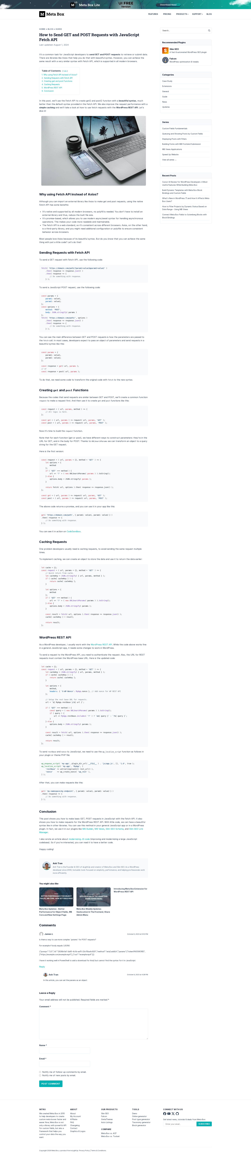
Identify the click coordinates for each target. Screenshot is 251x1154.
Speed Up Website (170, 154)
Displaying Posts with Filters (174, 139)
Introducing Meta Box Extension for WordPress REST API (130, 890)
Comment (45, 1006)
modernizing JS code (79, 839)
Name (43, 1045)
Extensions (167, 86)
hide (65, 71)
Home (42, 29)
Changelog (75, 1125)
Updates (166, 107)
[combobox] (183, 30)
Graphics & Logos (77, 1131)
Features (153, 14)
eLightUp (74, 1151)
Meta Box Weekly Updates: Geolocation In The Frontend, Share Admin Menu (93, 912)
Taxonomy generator (141, 1122)
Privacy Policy (84, 1151)
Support (196, 14)
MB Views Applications (172, 149)
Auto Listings (107, 1122)
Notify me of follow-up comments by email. (64, 1072)
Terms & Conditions (98, 1151)
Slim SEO (105, 1113)
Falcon (104, 1116)
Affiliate (73, 1119)
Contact (73, 1128)
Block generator (139, 1125)
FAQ (72, 1122)
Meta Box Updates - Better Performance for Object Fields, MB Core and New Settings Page (55, 912)
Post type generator (141, 1119)
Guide (59, 29)
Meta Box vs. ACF (109, 1133)
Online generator (139, 1116)
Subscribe (204, 1124)
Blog (209, 14)
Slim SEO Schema (115, 829)
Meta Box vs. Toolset (110, 1136)
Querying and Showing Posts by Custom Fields (182, 134)
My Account (75, 1116)
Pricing (167, 14)
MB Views (99, 829)
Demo (134, 1113)
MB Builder (87, 829)
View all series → (169, 160)
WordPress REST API (101, 644)
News (164, 102)
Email (42, 1058)
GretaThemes (107, 1119)
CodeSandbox (74, 531)
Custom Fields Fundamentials (174, 128)
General (165, 91)
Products (181, 14)
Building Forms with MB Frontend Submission (181, 144)
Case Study (167, 81)
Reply (42, 966)
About (73, 1113)
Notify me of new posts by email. (59, 1075)
